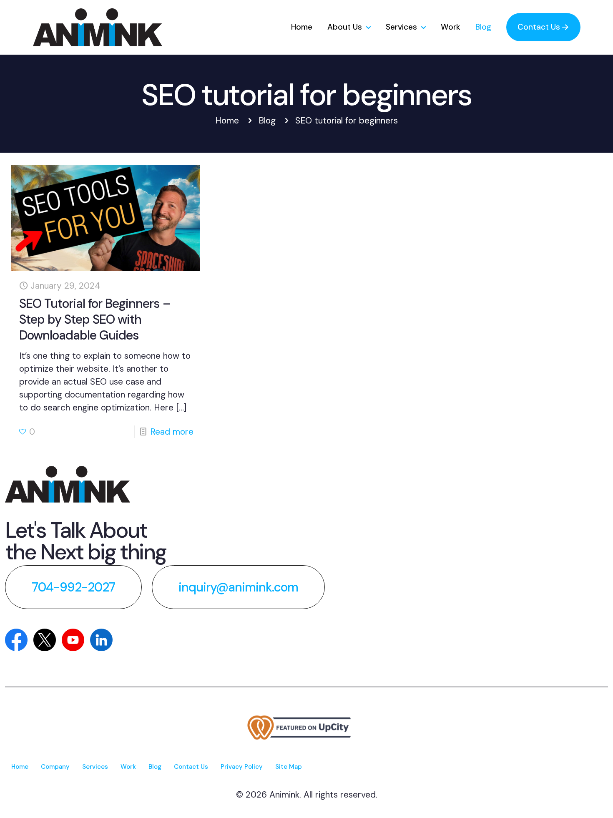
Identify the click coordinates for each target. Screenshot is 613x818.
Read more (171, 432)
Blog (267, 120)
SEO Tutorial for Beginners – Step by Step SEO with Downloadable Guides (95, 319)
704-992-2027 (73, 587)
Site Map (288, 767)
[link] (67, 484)
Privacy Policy (242, 767)
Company (55, 767)
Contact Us (191, 767)
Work (128, 767)
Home (227, 120)
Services (95, 767)
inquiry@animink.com (238, 587)
